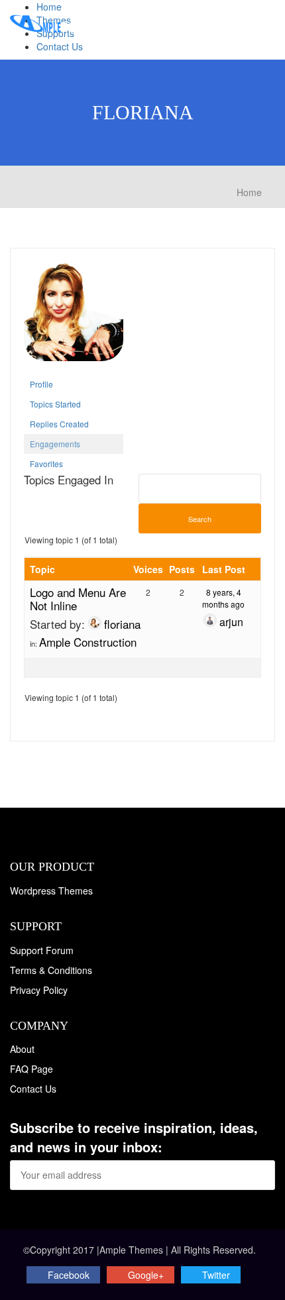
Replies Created (59, 423)
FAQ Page (31, 1068)
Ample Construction (88, 641)
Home (49, 6)
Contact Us (59, 46)
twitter (216, 1274)
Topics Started (55, 403)
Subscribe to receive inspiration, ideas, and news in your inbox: (134, 1137)
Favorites (46, 463)
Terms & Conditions (51, 970)
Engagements (55, 443)
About (22, 1049)
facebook (68, 1274)
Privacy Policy (39, 990)
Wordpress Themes (51, 890)
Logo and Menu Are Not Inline (78, 599)
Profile (41, 384)
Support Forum (42, 950)
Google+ (146, 1274)
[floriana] (73, 316)
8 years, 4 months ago (223, 598)
